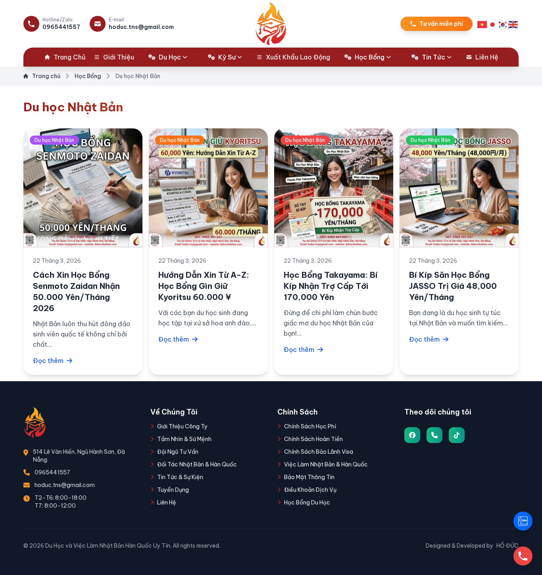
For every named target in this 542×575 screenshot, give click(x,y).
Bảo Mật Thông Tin (309, 477)
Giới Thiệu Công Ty (182, 426)
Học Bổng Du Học (307, 502)
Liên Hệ (166, 502)
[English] (513, 24)
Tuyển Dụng (173, 489)
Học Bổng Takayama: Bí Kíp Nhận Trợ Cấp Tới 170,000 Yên (331, 286)
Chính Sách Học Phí (310, 426)
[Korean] (503, 24)
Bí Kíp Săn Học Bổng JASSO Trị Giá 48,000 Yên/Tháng (453, 286)
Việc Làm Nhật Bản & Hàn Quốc (326, 464)
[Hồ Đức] (457, 435)
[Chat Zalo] (522, 521)
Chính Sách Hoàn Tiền (313, 439)
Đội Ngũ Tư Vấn (177, 451)
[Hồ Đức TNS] (412, 435)
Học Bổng (88, 76)
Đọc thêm (49, 361)
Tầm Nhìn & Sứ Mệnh (184, 439)
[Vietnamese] (482, 24)
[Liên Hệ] (434, 435)
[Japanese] (493, 24)
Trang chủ (46, 76)
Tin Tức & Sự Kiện (180, 477)
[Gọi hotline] (522, 555)
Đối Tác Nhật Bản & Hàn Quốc (197, 464)
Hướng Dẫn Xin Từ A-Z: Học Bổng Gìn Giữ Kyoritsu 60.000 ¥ (203, 286)
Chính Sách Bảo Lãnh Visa (318, 451)
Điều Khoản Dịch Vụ (310, 489)
